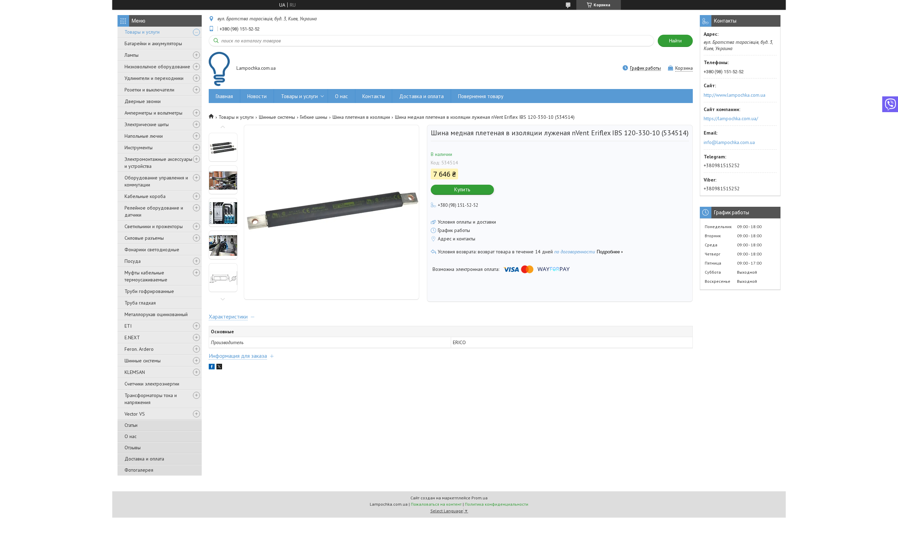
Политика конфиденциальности (496, 504)
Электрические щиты (147, 124)
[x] (219, 367)
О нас (130, 436)
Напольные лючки (144, 136)
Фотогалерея (139, 470)
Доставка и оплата (144, 459)
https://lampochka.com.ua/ (731, 118)
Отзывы (133, 447)
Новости (257, 96)
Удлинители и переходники (154, 78)
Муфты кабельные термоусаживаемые (146, 276)
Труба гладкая (140, 303)
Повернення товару (480, 96)
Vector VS (135, 414)
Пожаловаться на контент (436, 504)
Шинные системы (143, 360)
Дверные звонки (143, 101)
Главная (224, 96)
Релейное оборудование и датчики (154, 211)
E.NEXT (132, 337)
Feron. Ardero (139, 349)
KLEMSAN (135, 372)
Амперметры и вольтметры (153, 113)
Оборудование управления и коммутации (156, 181)
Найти (675, 40)
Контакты (373, 96)
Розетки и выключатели (149, 90)
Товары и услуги (142, 32)
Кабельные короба (145, 196)
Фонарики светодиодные (152, 249)
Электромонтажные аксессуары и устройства (158, 162)
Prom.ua (479, 497)
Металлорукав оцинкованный (156, 314)
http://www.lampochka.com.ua (734, 95)
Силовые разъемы (144, 238)
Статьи (131, 425)
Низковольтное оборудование (157, 66)
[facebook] (212, 367)
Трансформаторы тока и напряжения (151, 398)
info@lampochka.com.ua (729, 142)
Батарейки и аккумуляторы (153, 43)
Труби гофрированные (149, 291)
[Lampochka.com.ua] (219, 69)
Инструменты (139, 147)
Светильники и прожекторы (154, 226)
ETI (128, 326)
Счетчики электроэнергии (152, 384)
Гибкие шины (313, 117)
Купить (462, 189)
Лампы (132, 55)
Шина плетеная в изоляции (361, 117)
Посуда (133, 261)
